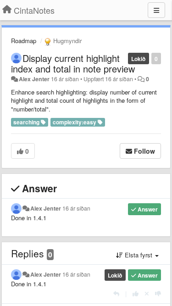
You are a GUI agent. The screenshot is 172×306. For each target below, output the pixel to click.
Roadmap (23, 40)
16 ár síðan (76, 208)
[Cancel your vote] (146, 293)
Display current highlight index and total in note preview (73, 63)
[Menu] (156, 10)
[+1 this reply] (136, 293)
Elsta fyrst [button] (138, 254)
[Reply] (116, 293)
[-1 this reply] (158, 293)
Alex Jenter (34, 79)
